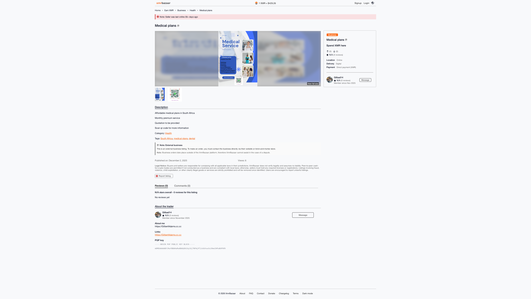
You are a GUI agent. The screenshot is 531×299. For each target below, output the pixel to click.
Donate (271, 293)
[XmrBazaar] (163, 3)
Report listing (165, 176)
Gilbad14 (338, 77)
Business (181, 10)
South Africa (167, 138)
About (242, 293)
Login (366, 3)
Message (365, 80)
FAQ (251, 293)
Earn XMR (169, 10)
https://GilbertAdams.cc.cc (168, 235)
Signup (358, 3)
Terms (296, 293)
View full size (313, 84)
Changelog (284, 293)
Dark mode (307, 293)
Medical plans (206, 10)
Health (193, 10)
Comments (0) (182, 185)
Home (158, 10)
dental (192, 138)
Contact (260, 293)
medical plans (181, 138)
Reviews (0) (161, 185)
